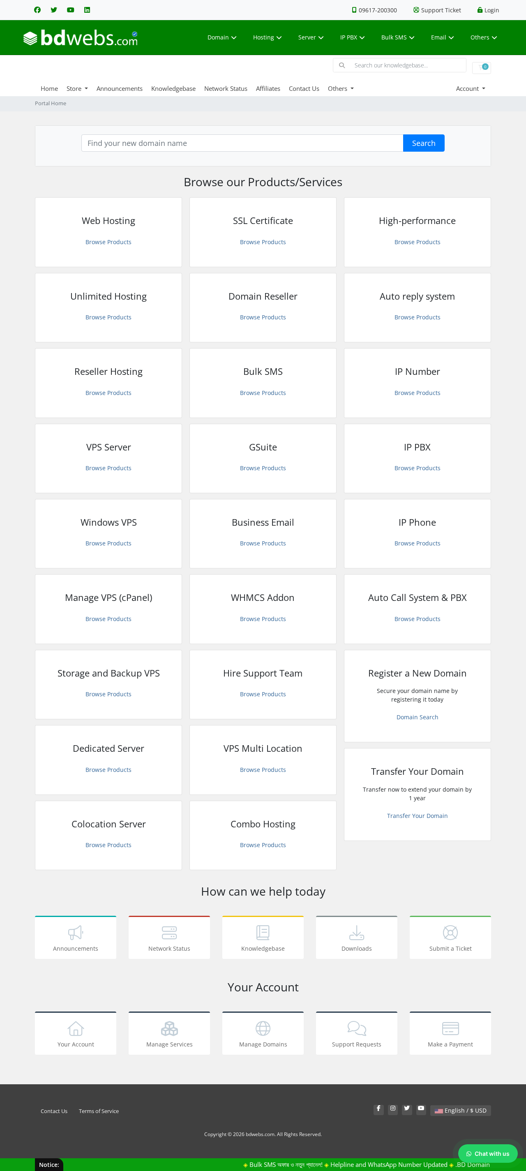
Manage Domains (263, 1044)
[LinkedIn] (87, 9)
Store (75, 88)
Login (491, 10)
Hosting (263, 37)
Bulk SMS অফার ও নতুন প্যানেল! (272, 1164)
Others (480, 37)
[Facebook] (37, 9)
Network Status (225, 88)
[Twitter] (53, 9)
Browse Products (108, 242)
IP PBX (348, 37)
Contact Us (304, 88)
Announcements (120, 88)
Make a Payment (450, 1044)
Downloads (356, 948)
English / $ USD (465, 1110)
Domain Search (417, 717)
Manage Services (169, 1044)
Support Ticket (441, 10)
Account (468, 88)
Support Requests (356, 1044)
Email (438, 37)
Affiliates (268, 88)
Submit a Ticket (450, 948)
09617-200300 (378, 10)
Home (49, 88)
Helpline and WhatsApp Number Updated (375, 1164)
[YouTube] (71, 9)
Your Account (76, 1044)
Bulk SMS (394, 37)
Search (424, 143)
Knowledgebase (173, 88)
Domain (218, 37)
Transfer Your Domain (417, 816)
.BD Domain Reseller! (472, 1164)
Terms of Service (99, 1111)
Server (307, 37)
